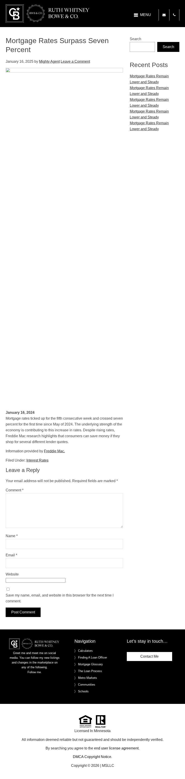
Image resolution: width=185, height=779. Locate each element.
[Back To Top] (176, 766)
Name (12, 536)
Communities (86, 684)
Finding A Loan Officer (92, 657)
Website (12, 574)
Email (11, 555)
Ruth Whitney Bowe (48, 14)
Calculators (85, 650)
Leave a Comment (75, 61)
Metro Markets (87, 678)
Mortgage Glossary (90, 664)
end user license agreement (116, 748)
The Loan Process (90, 671)
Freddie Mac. (54, 451)
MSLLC (108, 765)
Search (135, 39)
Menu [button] (145, 15)
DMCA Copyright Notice (92, 757)
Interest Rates (37, 460)
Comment (14, 490)
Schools (83, 691)
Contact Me (149, 656)
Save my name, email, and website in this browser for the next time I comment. (59, 598)
